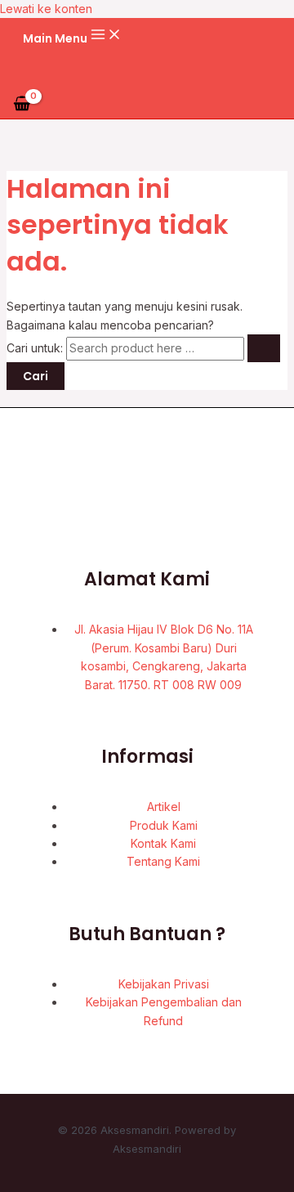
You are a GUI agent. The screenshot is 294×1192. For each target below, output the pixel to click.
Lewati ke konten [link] (46, 9)
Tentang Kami (163, 861)
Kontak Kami (163, 843)
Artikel (163, 806)
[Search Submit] (263, 348)
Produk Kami (164, 825)
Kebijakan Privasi (163, 984)
